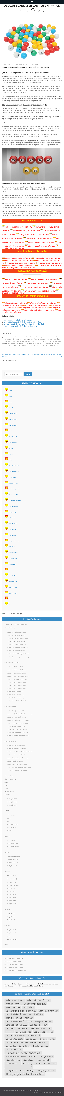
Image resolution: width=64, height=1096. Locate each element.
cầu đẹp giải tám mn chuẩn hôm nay (17, 729)
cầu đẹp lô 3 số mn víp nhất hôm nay (17, 732)
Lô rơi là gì (44, 341)
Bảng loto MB (11, 920)
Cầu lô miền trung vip (10, 741)
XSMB (10, 390)
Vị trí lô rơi (55, 345)
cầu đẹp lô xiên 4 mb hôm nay (15, 698)
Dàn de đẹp (11, 1046)
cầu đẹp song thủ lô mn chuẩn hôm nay (18, 720)
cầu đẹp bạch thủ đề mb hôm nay (16, 644)
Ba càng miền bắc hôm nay (21, 1010)
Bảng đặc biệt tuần (38, 1024)
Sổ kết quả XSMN (13, 419)
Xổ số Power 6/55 (13, 442)
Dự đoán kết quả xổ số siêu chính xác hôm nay (16, 1056)
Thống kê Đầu (12, 529)
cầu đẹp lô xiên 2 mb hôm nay (15, 691)
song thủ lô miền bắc (11, 345)
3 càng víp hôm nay (35, 1003)
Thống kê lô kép (13, 523)
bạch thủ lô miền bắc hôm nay (19, 1017)
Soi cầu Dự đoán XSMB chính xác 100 (14, 1067)
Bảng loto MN (11, 917)
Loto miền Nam (13, 570)
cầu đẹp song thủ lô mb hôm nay (16, 635)
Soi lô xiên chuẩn (28, 1067)
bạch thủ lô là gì (36, 1014)
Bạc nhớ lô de (36, 337)
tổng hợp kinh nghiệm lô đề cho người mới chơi (20, 326)
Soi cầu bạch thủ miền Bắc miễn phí (39, 1063)
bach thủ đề (28, 1007)
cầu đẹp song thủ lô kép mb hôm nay (17, 638)
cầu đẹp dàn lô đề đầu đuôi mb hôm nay (18, 701)
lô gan (19, 341)
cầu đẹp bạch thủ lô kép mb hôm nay (17, 647)
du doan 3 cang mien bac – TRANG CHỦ (15, 624)
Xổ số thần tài (12, 477)
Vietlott (6, 810)
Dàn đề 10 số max (14, 1049)
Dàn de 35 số (32, 1039)
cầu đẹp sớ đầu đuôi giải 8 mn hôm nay (18, 735)
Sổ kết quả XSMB (13, 413)
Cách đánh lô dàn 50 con (16, 1028)
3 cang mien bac (13, 1007)
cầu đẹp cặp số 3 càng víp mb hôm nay (18, 657)
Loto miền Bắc (12, 564)
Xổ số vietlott (12, 431)
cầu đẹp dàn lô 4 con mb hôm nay (16, 682)
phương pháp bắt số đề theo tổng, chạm (18, 320)
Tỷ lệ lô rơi (49, 345)
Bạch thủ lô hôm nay (48, 1010)
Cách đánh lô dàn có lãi (40, 1028)
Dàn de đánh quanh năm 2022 (34, 1042)
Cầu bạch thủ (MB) (13, 483)
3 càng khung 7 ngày (15, 1000)
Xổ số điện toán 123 (14, 471)
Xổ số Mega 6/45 (13, 436)
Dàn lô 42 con (25, 1046)
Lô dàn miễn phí (43, 1060)
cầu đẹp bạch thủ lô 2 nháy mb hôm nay (18, 654)
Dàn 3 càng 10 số (23, 1031)
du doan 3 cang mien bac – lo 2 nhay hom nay (32, 7)
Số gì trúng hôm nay (10, 779)
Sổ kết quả (7, 794)
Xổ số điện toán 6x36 (14, 465)
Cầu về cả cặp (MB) (13, 494)
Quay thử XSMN (13, 587)
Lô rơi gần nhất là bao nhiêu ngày (31, 341)
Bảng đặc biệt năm (43, 1021)
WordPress (58, 1092)
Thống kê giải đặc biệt (45, 1070)
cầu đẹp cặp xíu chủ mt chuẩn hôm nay (18, 758)
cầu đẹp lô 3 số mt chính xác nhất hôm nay (19, 767)
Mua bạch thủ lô (13, 1063)
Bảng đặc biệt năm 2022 (16, 1024)
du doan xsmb (9, 1032)
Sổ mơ (10, 604)
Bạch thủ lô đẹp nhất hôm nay (19, 1021)
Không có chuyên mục (41, 1056)
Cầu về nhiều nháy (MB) (15, 500)
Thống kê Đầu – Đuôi (14, 541)
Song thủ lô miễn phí (23, 345)
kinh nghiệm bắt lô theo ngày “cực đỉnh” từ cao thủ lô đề (24, 324)
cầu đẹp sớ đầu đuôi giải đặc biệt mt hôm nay (19, 752)
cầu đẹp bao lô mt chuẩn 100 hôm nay (17, 755)
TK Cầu (6, 852)
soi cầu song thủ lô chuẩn (40, 343)
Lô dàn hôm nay (13, 1060)
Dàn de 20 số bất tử (14, 1039)
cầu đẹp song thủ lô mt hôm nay (16, 745)
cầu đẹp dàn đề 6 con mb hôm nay (16, 670)
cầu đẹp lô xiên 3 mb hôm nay (15, 694)
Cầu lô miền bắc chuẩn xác (11, 662)
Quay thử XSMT (13, 593)
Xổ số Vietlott (11, 815)
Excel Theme (43, 1092)
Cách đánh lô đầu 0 (53, 337)
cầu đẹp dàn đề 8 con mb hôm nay (16, 673)
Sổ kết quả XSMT (13, 425)
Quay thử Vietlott (13, 599)
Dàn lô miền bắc (40, 1046)
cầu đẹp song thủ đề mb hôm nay (16, 632)
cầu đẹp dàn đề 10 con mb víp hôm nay (18, 676)
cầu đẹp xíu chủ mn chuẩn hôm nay (16, 717)
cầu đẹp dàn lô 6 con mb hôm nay (16, 685)
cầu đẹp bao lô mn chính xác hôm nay (17, 723)
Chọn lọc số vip (8, 776)
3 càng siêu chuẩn (14, 1003)
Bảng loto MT (11, 913)
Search (28, 374)
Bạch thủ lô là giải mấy (16, 1014)
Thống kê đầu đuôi (13, 506)
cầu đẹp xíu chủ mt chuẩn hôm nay (16, 748)
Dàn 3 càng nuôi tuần (43, 1031)
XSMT (10, 402)
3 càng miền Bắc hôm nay (38, 1000)
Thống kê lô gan (13, 512)
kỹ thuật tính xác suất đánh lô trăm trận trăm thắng (22, 322)
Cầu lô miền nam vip (10, 706)
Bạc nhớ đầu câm (27, 337)
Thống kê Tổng (12, 546)
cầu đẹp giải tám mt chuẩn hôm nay (17, 764)
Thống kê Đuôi (12, 535)
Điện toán (7, 836)
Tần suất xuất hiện (13, 552)
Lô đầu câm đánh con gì (10, 341)
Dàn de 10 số (34, 1035)
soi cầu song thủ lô (26, 343)
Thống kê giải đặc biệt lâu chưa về (25, 1074)
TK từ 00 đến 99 (13, 558)
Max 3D (11, 448)
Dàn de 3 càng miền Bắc (20, 1035)
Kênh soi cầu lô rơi (34, 339)
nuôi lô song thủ (16, 343)
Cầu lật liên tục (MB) (14, 489)
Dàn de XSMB (12, 1042)
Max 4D (11, 454)
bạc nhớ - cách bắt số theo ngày (13, 337)
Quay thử (7, 925)
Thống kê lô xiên (13, 517)
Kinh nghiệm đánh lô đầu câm (48, 339)
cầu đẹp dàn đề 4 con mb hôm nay (16, 667)
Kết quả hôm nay (13, 407)
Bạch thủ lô (43, 337)
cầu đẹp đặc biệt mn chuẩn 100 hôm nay (18, 711)
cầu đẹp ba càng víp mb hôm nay (16, 641)
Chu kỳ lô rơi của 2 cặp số (21, 339)
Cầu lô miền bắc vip (9, 628)
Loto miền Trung (13, 575)
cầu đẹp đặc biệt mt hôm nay (15, 761)
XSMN (10, 396)
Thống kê (11, 460)
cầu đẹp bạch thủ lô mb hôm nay (16, 650)
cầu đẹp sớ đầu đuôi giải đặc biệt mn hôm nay (20, 714)
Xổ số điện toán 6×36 (13, 846)
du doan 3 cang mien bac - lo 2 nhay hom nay (26, 64)
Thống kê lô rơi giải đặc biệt (37, 345)
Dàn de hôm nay (47, 1039)
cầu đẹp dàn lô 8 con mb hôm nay (16, 688)
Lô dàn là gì (28, 1060)
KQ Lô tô (7, 909)
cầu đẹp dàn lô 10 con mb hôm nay (17, 679)
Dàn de (9, 1035)
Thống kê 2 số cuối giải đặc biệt (20, 1070)
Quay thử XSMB (13, 581)
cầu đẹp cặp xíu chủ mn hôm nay (16, 726)
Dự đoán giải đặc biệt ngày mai (23, 1053)
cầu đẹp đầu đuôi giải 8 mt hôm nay (17, 770)
